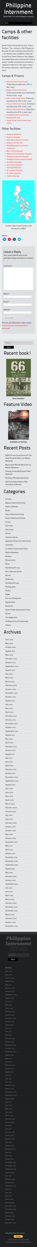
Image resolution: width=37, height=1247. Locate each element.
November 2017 (11, 842)
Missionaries (10, 560)
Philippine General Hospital (17, 156)
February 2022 (11, 746)
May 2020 (9, 796)
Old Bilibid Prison (13, 118)
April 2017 (9, 850)
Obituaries (9, 579)
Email (6, 302)
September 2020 (11, 781)
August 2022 (10, 735)
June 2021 (9, 762)
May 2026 (9, 643)
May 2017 (9, 846)
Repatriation (10, 602)
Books (7, 510)
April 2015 (9, 895)
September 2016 (11, 865)
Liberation (9, 545)
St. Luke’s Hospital (14, 173)
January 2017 (10, 853)
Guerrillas (9, 526)
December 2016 (11, 857)
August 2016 (10, 869)
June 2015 (9, 891)
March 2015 (9, 899)
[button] (18, 201)
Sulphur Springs (13, 176)
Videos (8, 625)
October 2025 (10, 647)
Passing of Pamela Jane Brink (17, 478)
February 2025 (11, 659)
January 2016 (10, 880)
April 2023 (9, 712)
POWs (7, 594)
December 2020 (11, 777)
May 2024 (9, 678)
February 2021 (10, 769)
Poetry (8, 591)
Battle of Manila (11, 507)
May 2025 (9, 655)
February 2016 (10, 876)
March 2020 (10, 804)
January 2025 (10, 662)
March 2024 (10, 681)
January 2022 (10, 750)
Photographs (10, 587)
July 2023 (9, 704)
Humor (8, 533)
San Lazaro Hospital (14, 165)
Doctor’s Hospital (13, 137)
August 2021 (10, 754)
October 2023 (10, 697)
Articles (8, 499)
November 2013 (11, 926)
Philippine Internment (18, 941)
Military (8, 556)
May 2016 (9, 872)
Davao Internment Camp (16, 104)
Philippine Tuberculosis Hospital (19, 159)
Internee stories (11, 537)
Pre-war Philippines (13, 598)
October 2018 (10, 830)
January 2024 (10, 689)
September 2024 (11, 666)
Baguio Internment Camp (17, 90)
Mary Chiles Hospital (15, 151)
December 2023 (11, 693)
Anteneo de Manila (14, 134)
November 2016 (11, 861)
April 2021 (9, 766)
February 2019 (10, 823)
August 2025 (10, 651)
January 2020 (10, 811)
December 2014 (11, 907)
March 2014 (9, 914)
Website (7, 310)
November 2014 (11, 911)
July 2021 (8, 758)
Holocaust (9, 529)
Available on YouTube (18, 442)
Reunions (9, 606)
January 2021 (10, 773)
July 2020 (9, 788)
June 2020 (9, 792)
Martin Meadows (11, 552)
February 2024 (11, 685)
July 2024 (9, 674)
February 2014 (10, 918)
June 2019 (9, 819)
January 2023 (10, 720)
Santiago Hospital (14, 168)
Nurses (8, 575)
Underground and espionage (16, 621)
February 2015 (10, 903)
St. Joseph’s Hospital (14, 170)
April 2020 (9, 800)
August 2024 (10, 670)
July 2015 (8, 888)
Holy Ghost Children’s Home (17, 140)
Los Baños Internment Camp (18, 115)
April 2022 (9, 743)
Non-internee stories (13, 571)
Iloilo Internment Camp (16, 109)
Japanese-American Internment (18, 541)
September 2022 (11, 731)
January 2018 (10, 838)
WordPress (23, 950)
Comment (8, 266)
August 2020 (10, 785)
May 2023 (9, 708)
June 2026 (9, 639)
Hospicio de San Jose (15, 143)
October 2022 (10, 727)
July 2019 (8, 815)
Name (6, 294)
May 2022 (9, 739)
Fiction (8, 522)
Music (7, 564)
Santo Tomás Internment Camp (17, 610)
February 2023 (11, 716)
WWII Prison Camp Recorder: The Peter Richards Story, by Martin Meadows (18, 458)
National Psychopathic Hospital (19, 154)
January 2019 (10, 827)
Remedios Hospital (14, 162)
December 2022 (11, 723)
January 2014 (10, 922)
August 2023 (10, 701)
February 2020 (11, 807)
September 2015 (11, 884)
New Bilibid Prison (12, 568)
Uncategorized (11, 617)
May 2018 (9, 834)
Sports (7, 613)
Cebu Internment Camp (16, 98)
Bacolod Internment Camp (17, 82)
